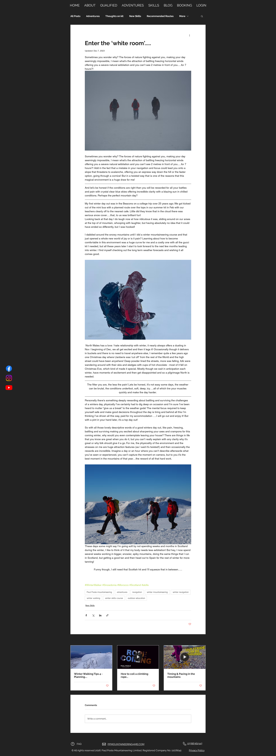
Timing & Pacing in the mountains (181, 675)
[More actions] (189, 35)
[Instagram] (9, 378)
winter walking (93, 598)
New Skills (135, 16)
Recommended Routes (160, 16)
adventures (122, 592)
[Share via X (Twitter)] (93, 615)
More (182, 16)
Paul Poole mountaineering (99, 592)
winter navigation (181, 592)
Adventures (93, 16)
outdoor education (136, 598)
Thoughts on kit (114, 16)
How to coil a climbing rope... (134, 675)
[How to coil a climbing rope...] (138, 657)
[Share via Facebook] (86, 615)
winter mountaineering (157, 592)
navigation (137, 592)
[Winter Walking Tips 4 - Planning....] (91, 657)
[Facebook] (9, 368)
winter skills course (114, 598)
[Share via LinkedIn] (100, 615)
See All (202, 640)
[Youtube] (9, 387)
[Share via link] (107, 615)
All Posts (75, 16)
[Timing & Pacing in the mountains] (184, 657)
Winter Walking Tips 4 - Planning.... (88, 675)
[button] (202, 16)
